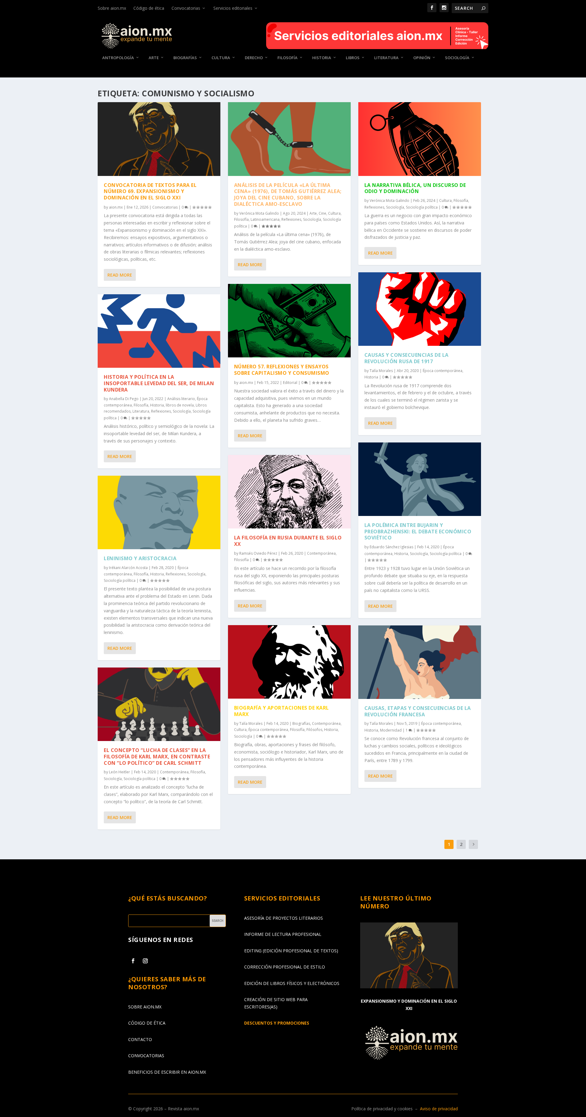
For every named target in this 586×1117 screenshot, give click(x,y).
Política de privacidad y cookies (382, 1109)
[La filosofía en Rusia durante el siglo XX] (289, 491)
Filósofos (314, 729)
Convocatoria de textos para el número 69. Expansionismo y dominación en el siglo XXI (150, 191)
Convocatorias (186, 8)
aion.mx (116, 207)
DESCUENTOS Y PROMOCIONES (276, 1023)
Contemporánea (174, 772)
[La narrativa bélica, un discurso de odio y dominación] (419, 139)
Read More (119, 275)
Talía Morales (250, 723)
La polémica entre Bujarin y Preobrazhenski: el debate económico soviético (418, 531)
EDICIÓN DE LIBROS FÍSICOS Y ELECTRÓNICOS (291, 983)
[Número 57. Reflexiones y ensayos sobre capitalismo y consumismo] (289, 320)
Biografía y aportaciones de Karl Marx (281, 711)
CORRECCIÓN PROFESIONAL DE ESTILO (284, 967)
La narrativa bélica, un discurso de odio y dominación (415, 188)
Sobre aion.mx (112, 8)
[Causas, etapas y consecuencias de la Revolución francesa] (419, 662)
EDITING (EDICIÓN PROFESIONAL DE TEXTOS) (291, 951)
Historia (321, 57)
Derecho (254, 57)
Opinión (421, 57)
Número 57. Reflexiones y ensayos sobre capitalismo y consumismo (281, 369)
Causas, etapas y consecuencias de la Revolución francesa (417, 711)
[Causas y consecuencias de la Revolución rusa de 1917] (419, 309)
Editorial (290, 382)
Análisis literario (181, 398)
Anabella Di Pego (124, 398)
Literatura (386, 57)
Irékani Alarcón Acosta (128, 567)
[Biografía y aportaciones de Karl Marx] (289, 662)
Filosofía (287, 57)
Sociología (457, 57)
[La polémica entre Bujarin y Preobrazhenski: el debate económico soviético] (419, 479)
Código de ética (148, 8)
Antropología (118, 57)
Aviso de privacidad (439, 1109)
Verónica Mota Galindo (259, 213)
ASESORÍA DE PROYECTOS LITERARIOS (283, 918)
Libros (353, 57)
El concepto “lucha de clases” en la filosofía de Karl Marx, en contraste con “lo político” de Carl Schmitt (157, 756)
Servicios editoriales (232, 8)
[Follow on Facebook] (133, 961)
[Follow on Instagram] (145, 961)
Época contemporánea (268, 729)
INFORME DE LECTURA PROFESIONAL (282, 934)
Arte (154, 57)
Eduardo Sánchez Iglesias (391, 547)
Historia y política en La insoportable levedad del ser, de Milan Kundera (159, 383)
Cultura (221, 57)
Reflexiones (161, 411)
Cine (322, 213)
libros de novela (180, 405)
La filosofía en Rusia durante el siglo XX (288, 540)
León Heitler (119, 772)
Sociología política (120, 580)
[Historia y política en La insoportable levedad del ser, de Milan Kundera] (159, 331)
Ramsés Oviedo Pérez (258, 553)
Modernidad (391, 730)
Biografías (185, 57)
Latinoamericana (265, 219)
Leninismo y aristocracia (140, 558)
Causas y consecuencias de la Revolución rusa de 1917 (406, 358)
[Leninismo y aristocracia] (159, 512)
